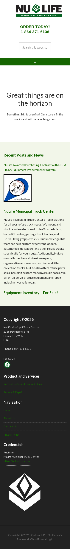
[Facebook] (7, 364)
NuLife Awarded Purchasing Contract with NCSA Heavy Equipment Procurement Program (35, 167)
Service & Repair (13, 392)
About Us (9, 418)
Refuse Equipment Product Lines (23, 384)
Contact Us (10, 426)
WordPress (38, 539)
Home (7, 410)
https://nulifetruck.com (17, 461)
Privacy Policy (11, 434)
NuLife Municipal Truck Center (35, 13)
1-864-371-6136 (35, 32)
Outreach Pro (39, 535)
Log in (49, 539)
